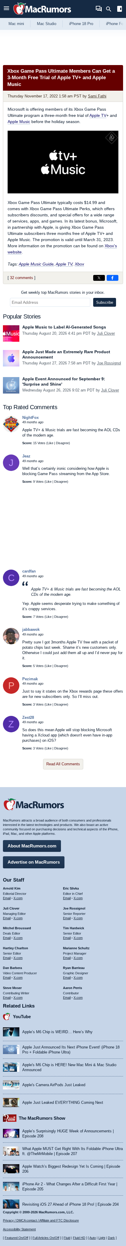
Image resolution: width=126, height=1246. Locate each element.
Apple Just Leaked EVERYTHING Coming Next (62, 1102)
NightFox (30, 417)
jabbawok (31, 629)
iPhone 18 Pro (81, 23)
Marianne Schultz (76, 948)
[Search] (110, 9)
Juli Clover (106, 333)
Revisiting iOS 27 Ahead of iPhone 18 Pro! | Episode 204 (70, 1204)
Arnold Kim (12, 888)
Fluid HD (79, 1238)
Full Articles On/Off (46, 1238)
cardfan (29, 571)
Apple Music (19, 121)
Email (7, 898)
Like (50, 443)
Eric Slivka (71, 888)
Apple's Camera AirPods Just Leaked (53, 1085)
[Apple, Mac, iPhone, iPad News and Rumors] (42, 15)
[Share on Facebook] (112, 278)
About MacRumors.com (32, 845)
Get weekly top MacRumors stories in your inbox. (63, 292)
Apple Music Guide (36, 264)
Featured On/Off (16, 1238)
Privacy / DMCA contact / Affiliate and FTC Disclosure (41, 1220)
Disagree (62, 443)
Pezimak (30, 679)
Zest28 (28, 717)
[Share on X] (99, 278)
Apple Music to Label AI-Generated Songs (64, 327)
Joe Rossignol (109, 363)
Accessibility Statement (19, 1229)
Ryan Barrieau (74, 968)
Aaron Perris (72, 988)
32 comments (21, 278)
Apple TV (97, 115)
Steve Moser (12, 988)
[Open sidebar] (119, 9)
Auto (92, 1238)
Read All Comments (63, 764)
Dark (111, 1238)
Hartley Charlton (15, 948)
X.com (18, 898)
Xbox (79, 264)
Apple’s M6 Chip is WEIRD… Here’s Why (57, 1032)
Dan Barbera (12, 968)
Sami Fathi (97, 96)
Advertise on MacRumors (34, 862)
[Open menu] (6, 9)
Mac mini (16, 23)
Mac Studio (46, 23)
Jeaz (26, 456)
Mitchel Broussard (17, 928)
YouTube (22, 1016)
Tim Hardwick (73, 928)
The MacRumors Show (42, 1118)
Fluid (67, 1238)
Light (101, 1238)
